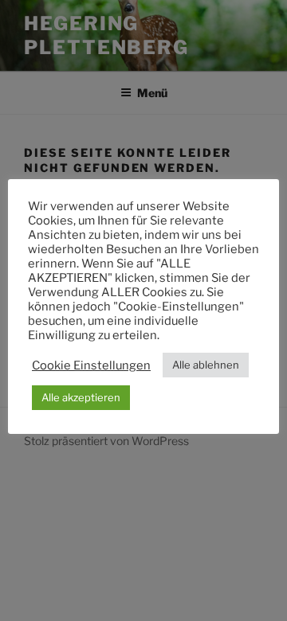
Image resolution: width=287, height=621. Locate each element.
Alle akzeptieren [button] (80, 397)
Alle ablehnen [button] (205, 364)
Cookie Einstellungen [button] (91, 365)
